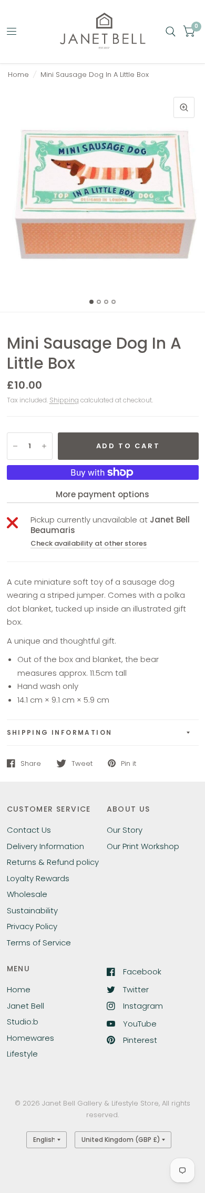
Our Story (124, 829)
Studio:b (22, 1021)
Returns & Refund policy (53, 861)
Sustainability (32, 910)
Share (30, 763)
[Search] (170, 31)
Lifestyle (22, 1053)
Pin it (128, 763)
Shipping (64, 400)
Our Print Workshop (143, 846)
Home (18, 75)
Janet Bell (25, 1005)
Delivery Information (45, 846)
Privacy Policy (32, 926)
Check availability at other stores (88, 543)
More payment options (102, 494)
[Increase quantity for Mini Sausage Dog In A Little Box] (44, 446)
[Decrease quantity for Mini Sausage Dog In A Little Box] (15, 446)
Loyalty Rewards (38, 878)
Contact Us (29, 829)
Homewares (30, 1037)
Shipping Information (59, 732)
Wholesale (27, 894)
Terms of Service (39, 942)
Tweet (82, 763)
